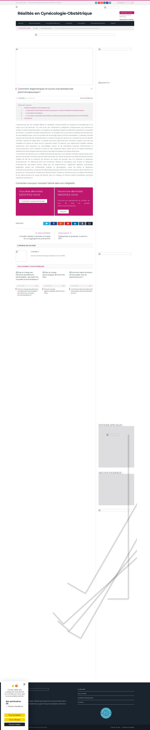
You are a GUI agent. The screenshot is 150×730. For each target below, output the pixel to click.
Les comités (81, 23)
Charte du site (115, 727)
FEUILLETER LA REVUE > (126, 19)
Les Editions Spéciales (53, 23)
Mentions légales (128, 727)
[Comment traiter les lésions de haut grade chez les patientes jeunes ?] (81, 279)
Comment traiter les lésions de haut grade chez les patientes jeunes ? (82, 291)
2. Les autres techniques (33, 113)
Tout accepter (14, 715)
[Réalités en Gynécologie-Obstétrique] (54, 12)
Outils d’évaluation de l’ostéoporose (37, 108)
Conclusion (28, 118)
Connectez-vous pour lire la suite (33, 201)
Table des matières (25, 105)
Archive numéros (34, 23)
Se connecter (21, 3)
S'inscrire (63, 211)
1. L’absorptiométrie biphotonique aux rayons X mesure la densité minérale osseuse (54, 110)
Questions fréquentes (98, 23)
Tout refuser (14, 720)
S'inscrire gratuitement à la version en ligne (44, 3)
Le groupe (68, 23)
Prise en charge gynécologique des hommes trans (54, 291)
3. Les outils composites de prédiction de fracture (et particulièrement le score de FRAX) (56, 116)
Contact (113, 23)
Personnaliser (15, 724)
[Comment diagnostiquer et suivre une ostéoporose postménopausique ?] (54, 67)
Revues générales (86, 98)
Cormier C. (22, 98)
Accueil (21, 23)
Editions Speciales (110, 425)
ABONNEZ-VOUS (126, 13)
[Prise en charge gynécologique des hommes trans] (54, 279)
